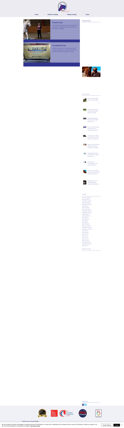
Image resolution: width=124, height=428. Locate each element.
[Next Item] (98, 71)
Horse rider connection (88, 370)
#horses (84, 327)
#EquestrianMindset (87, 273)
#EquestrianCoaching (88, 265)
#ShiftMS (97, 305)
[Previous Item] (85, 71)
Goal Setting (85, 356)
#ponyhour (97, 332)
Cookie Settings (107, 425)
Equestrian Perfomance (88, 348)
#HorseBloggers (90, 284)
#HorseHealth (93, 287)
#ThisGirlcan (97, 313)
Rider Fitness (95, 386)
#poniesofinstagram (87, 332)
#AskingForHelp (96, 252)
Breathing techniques (88, 337)
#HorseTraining (86, 289)
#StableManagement (88, 311)
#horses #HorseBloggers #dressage (91, 329)
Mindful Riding (86, 375)
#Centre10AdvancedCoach (89, 257)
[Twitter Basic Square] (86, 405)
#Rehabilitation (86, 300)
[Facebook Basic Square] (83, 405)
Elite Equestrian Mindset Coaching (91, 340)
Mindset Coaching (96, 375)
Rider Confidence (86, 386)
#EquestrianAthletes (87, 263)
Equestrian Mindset (87, 346)
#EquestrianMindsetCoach (89, 276)
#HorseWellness (96, 289)
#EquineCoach (96, 279)
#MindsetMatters (87, 295)
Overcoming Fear (87, 378)
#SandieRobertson (87, 303)
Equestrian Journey (87, 343)
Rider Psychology (94, 388)
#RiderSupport (95, 300)
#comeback (96, 316)
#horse (97, 319)
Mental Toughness (87, 372)
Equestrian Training (87, 351)
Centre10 (97, 337)
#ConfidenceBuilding (87, 260)
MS (96, 370)
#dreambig (85, 319)
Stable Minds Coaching (88, 394)
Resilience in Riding (87, 383)
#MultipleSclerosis (87, 297)
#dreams (91, 319)
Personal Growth (86, 380)
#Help (83, 284)
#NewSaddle (96, 297)
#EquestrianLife (86, 271)
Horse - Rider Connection (89, 364)
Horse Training (86, 367)
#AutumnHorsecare (87, 255)
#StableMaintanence (87, 308)
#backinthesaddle (87, 316)
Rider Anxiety (96, 383)
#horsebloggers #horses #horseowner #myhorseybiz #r (91, 324)
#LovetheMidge (86, 292)
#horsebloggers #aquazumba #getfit (91, 321)
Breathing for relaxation (88, 335)
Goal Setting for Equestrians (89, 359)
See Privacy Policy (35, 426)
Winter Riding (85, 396)
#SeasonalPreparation (88, 305)
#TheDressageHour (87, 313)
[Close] (122, 425)
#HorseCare (85, 287)
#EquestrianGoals (87, 268)
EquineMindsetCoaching (88, 354)
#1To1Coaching (86, 252)
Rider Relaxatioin (86, 391)
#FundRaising (85, 281)
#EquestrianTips (86, 279)
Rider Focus (85, 388)
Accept (117, 425)
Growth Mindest (86, 362)
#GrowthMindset (95, 281)
